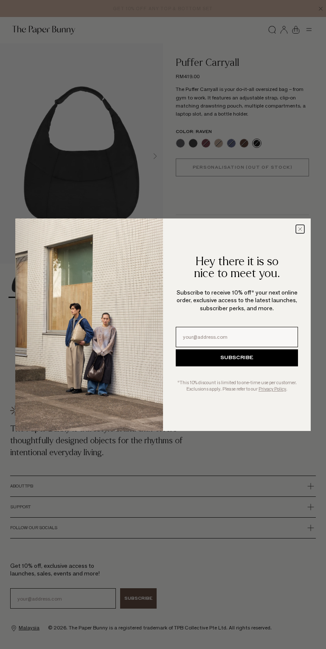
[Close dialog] (300, 229)
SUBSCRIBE (236, 357)
